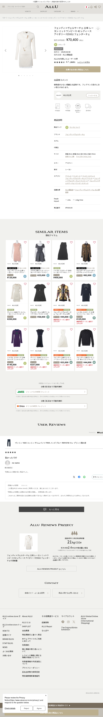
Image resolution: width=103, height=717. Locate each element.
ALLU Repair (47, 626)
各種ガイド (7, 635)
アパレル (68, 176)
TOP (4, 18)
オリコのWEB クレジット (36, 406)
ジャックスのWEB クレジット (38, 392)
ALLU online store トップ (12, 625)
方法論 (55, 560)
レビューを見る (84, 62)
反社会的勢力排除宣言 (31, 672)
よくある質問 (8, 651)
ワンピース (77, 176)
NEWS (5, 647)
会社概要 (25, 630)
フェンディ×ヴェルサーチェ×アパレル (78, 178)
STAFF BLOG (8, 643)
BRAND (73, 11)
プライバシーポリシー (31, 667)
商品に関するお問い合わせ (68, 593)
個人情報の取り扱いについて (31, 650)
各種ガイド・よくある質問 (34, 593)
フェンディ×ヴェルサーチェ (75, 134)
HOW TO (28, 11)
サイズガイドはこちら (83, 156)
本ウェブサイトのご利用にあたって (31, 640)
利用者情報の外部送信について (31, 662)
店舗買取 (45, 622)
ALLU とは (26, 622)
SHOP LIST (43, 11)
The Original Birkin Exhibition (69, 628)
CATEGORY (57, 11)
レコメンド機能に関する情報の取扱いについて (31, 656)
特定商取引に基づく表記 (31, 634)
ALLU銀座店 (69, 190)
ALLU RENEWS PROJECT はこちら (51, 569)
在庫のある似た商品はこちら (77, 70)
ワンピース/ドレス (88, 176)
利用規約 (25, 645)
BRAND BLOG (8, 639)
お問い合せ (7, 655)
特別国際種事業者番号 (31, 676)
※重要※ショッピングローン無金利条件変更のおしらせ (51, 2)
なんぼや (45, 630)
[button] (99, 7)
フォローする (92, 95)
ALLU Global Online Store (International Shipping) (89, 619)
